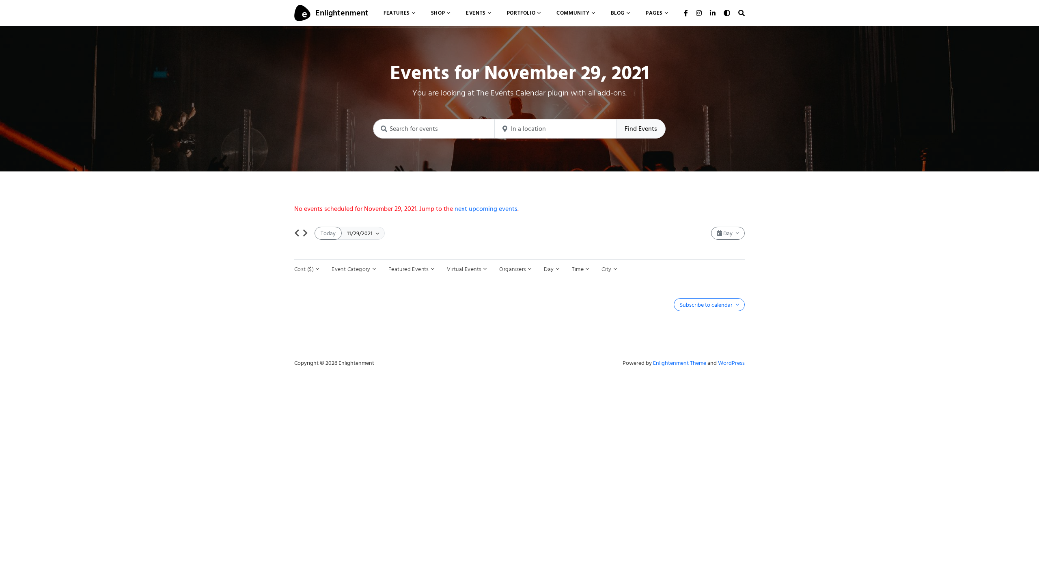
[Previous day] (297, 233)
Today (328, 233)
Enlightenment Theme (679, 363)
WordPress (731, 363)
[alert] (519, 209)
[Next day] (305, 233)
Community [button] (572, 12)
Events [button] (476, 12)
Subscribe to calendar (707, 305)
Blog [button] (618, 12)
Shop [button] (438, 12)
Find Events (641, 128)
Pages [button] (654, 12)
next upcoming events (486, 208)
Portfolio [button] (521, 12)
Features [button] (397, 12)
